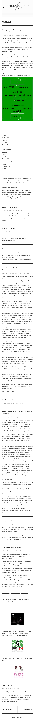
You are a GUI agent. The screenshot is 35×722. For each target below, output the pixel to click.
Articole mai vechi (7, 709)
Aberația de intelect (16, 35)
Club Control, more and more (11, 547)
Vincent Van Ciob (19, 403)
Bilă (27, 35)
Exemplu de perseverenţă (10, 207)
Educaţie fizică (16, 417)
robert (20, 210)
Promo (23, 35)
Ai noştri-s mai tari (8, 521)
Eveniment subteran (14, 551)
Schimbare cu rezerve (8, 228)
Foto (13, 403)
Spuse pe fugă (14, 210)
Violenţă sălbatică (7, 249)
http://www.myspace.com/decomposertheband (15, 593)
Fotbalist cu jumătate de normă (11, 400)
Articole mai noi (28, 709)
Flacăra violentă (7, 685)
